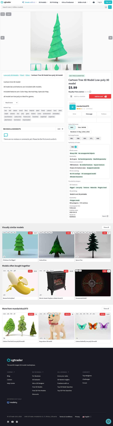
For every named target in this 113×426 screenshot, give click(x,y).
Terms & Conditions (65, 417)
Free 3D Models (37, 387)
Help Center (11, 383)
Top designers (87, 376)
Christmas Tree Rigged (9, 260)
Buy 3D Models (36, 372)
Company (10, 372)
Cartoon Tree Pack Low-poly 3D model (13, 341)
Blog (8, 376)
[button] (106, 7)
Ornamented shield (81, 298)
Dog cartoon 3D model (45, 341)
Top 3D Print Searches (64, 391)
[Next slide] (110, 38)
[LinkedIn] (8, 422)
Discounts (35, 394)
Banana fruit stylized (8, 298)
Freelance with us (63, 383)
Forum (85, 383)
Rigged (72, 187)
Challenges (86, 379)
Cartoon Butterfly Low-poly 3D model (86, 341)
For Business (36, 376)
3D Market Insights (63, 380)
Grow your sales (62, 376)
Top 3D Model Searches (65, 387)
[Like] (74, 120)
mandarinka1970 (82, 106)
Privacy (77, 417)
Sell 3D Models (62, 372)
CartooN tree (42, 260)
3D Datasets (36, 380)
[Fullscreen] (2, 14)
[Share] (103, 120)
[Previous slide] (3, 38)
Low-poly (79, 187)
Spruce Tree (79, 260)
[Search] (110, 7)
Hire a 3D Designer (38, 383)
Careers (9, 380)
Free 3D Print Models (39, 391)
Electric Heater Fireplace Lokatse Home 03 (51, 298)
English (85, 417)
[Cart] (93, 2)
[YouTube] (12, 422)
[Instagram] (17, 422)
